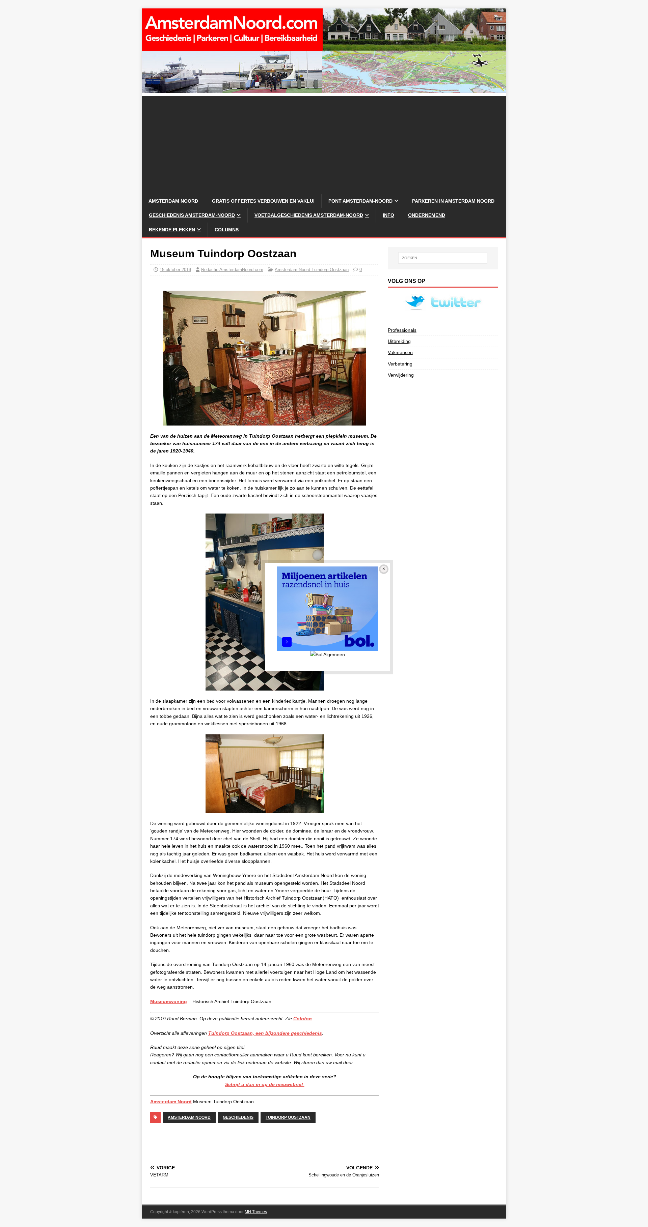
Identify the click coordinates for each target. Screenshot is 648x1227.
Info (388, 215)
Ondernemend (426, 215)
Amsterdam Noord (173, 201)
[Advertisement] (324, 143)
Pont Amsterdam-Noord (360, 201)
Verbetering (400, 364)
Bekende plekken (172, 229)
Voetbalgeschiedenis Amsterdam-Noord (308, 215)
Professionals (402, 330)
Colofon (302, 1018)
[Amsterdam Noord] (324, 89)
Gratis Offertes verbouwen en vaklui (263, 201)
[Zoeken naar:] (442, 258)
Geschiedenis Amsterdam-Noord (192, 215)
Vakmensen (400, 352)
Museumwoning (168, 1001)
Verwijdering (401, 375)
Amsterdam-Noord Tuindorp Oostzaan (312, 269)
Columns (227, 229)
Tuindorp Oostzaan (288, 1117)
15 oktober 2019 (175, 269)
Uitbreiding (399, 341)
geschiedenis (238, 1117)
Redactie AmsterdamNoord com (232, 269)
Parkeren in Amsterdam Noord (453, 201)
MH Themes (256, 1211)
